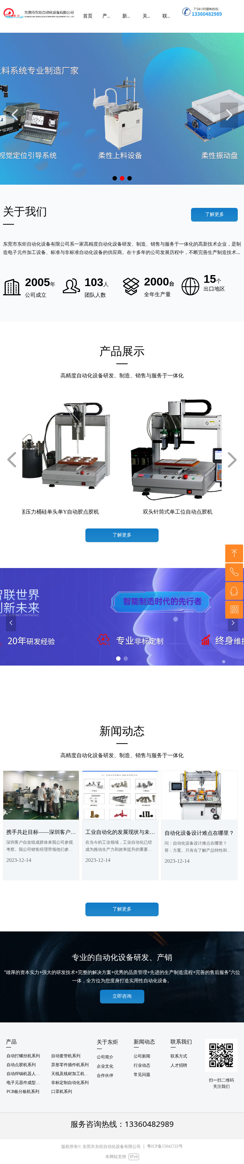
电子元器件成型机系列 (27, 1082)
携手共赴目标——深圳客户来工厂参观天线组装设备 (41, 833)
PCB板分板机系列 (23, 1091)
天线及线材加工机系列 (72, 1074)
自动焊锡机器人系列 (25, 1074)
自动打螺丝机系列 (23, 1056)
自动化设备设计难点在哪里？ (199, 833)
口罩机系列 (61, 1091)
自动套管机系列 (65, 1056)
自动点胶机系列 (21, 1065)
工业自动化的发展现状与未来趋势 (120, 833)
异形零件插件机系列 (70, 1065)
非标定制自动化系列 (70, 1082)
